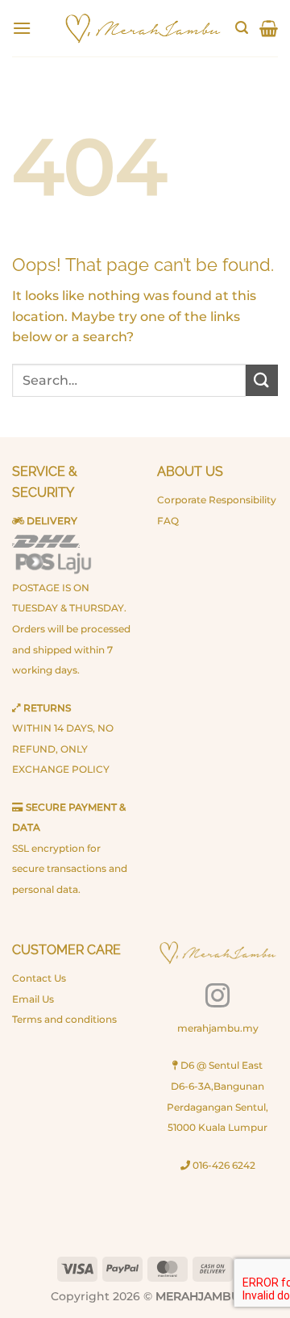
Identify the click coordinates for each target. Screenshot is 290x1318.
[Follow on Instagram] (217, 997)
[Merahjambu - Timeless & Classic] (142, 28)
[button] (21, 28)
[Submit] (262, 380)
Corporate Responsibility (216, 500)
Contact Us (39, 978)
